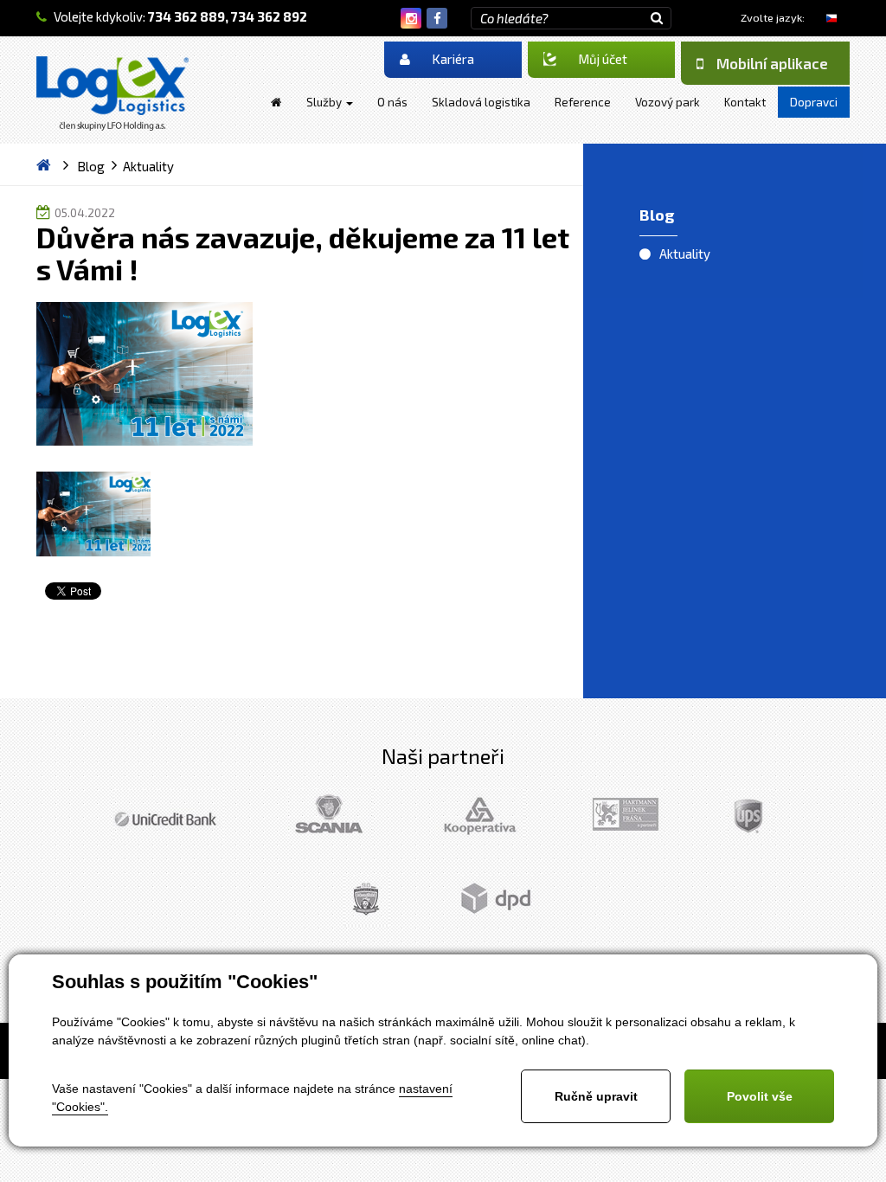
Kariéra (453, 59)
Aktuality (684, 253)
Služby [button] (325, 102)
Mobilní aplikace (772, 63)
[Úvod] (276, 102)
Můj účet (602, 59)
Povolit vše (760, 1096)
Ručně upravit (596, 1096)
